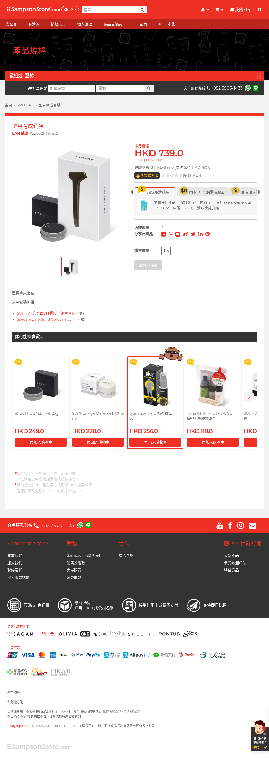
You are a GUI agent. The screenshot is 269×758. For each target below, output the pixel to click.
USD (139, 160)
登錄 (29, 76)
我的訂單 (243, 9)
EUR (149, 160)
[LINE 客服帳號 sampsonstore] (255, 87)
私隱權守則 (15, 702)
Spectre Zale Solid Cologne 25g (45, 319)
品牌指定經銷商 (18, 626)
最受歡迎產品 (235, 562)
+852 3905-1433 (227, 88)
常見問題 (74, 577)
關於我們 (14, 555)
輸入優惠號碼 (18, 577)
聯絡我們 (14, 570)
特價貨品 (231, 570)
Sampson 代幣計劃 (83, 555)
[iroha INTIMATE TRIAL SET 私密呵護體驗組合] (212, 385)
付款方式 (13, 647)
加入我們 (14, 562)
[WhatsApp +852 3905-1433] (248, 87)
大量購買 (74, 570)
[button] (249, 396)
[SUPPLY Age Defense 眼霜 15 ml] (98, 385)
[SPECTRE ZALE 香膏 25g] (40, 385)
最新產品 (231, 555)
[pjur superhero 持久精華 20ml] (155, 385)
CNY (159, 160)
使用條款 (13, 693)
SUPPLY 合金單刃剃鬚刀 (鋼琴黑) (45, 313)
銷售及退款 (76, 562)
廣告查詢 (126, 555)
